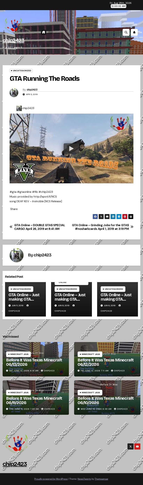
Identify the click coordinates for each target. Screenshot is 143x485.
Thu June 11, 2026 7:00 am (24, 409)
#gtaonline (24, 192)
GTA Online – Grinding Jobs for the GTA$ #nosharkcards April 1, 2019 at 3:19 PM (100, 227)
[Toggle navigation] (50, 32)
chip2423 (13, 40)
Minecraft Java (19, 354)
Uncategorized (22, 70)
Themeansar (101, 478)
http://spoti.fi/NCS (45, 196)
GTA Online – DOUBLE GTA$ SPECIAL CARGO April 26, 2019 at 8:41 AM (39, 227)
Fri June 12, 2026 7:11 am (95, 370)
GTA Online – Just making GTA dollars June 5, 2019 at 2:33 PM (116, 301)
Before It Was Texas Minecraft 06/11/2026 (34, 400)
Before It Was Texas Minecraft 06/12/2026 (106, 362)
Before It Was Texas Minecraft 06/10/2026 (106, 400)
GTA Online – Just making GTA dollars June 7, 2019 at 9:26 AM (70, 301)
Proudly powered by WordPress (51, 478)
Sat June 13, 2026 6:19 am (24, 370)
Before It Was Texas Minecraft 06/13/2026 (34, 362)
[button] (126, 32)
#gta (13, 192)
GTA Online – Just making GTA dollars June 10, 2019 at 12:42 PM (24, 301)
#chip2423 (46, 192)
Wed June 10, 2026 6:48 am (96, 409)
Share (14, 209)
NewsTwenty (84, 478)
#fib (35, 192)
